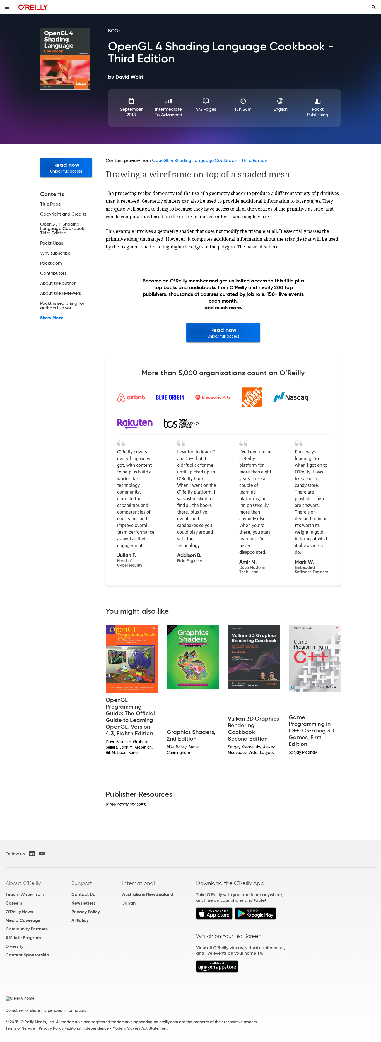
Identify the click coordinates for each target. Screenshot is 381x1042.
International (138, 883)
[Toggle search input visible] (373, 7)
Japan (129, 903)
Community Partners (27, 929)
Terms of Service (20, 1028)
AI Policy (80, 920)
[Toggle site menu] (7, 7)
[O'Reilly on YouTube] (42, 853)
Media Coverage (23, 920)
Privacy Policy (85, 912)
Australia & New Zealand (147, 894)
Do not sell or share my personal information (45, 1010)
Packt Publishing (317, 112)
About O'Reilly (23, 883)
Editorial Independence (88, 1028)
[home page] (33, 7)
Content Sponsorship (27, 955)
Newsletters (83, 903)
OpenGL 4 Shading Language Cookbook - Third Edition (209, 160)
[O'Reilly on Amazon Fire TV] (217, 971)
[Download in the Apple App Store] (214, 918)
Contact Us (83, 894)
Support (81, 883)
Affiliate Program (23, 938)
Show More (51, 318)
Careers (14, 903)
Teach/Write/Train (25, 894)
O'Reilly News (19, 912)
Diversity (14, 946)
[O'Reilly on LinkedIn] (32, 853)
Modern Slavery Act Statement (140, 1028)
